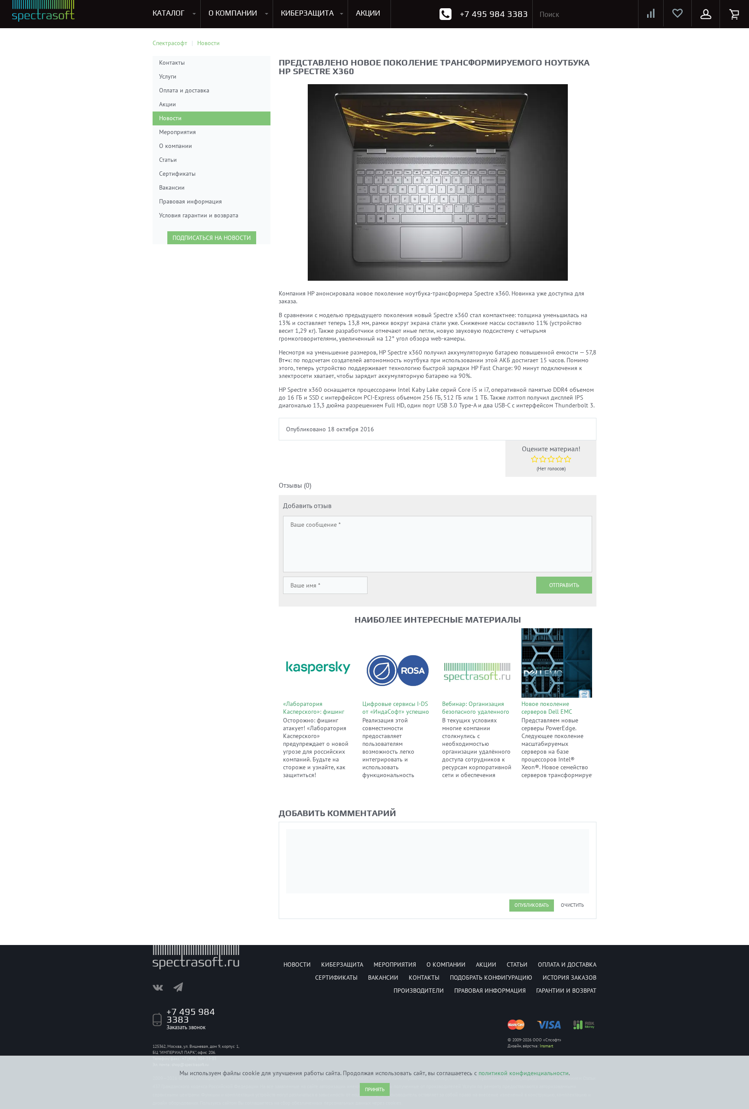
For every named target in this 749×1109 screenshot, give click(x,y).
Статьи (168, 160)
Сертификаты (177, 173)
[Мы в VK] (162, 987)
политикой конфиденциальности (524, 1073)
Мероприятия (177, 132)
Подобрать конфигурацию (491, 977)
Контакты (172, 62)
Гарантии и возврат (566, 990)
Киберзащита (342, 964)
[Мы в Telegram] (182, 987)
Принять (374, 1089)
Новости (170, 118)
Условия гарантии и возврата (198, 215)
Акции (167, 104)
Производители (419, 990)
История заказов (569, 977)
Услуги (167, 76)
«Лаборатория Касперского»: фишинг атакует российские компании (313, 715)
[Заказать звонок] (445, 14)
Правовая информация (190, 201)
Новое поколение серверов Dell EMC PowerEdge (546, 711)
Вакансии (172, 187)
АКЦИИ (368, 13)
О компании (175, 146)
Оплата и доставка (184, 90)
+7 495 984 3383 (494, 14)
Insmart (546, 1046)
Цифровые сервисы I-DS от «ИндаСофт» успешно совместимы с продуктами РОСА (395, 715)
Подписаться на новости (212, 238)
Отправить (564, 585)
